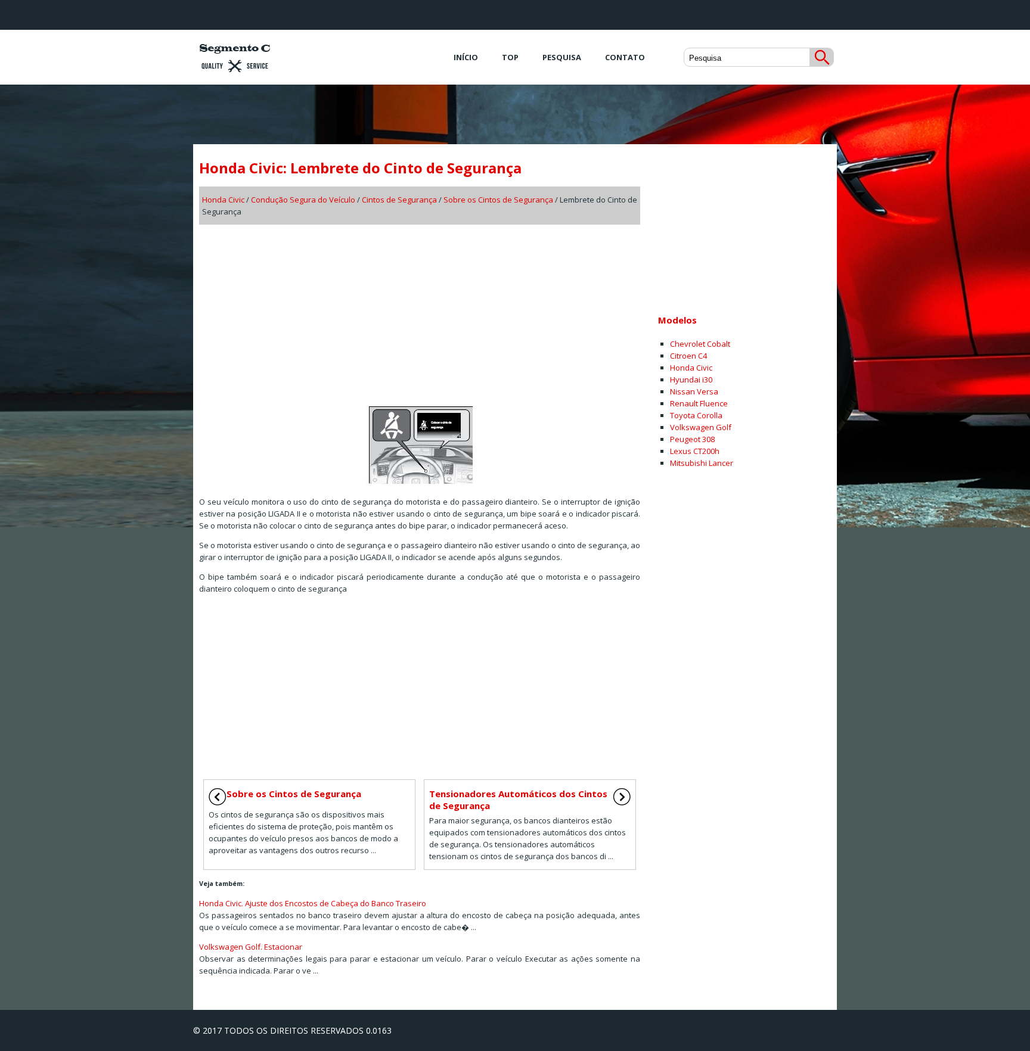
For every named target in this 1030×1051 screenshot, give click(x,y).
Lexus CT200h (694, 451)
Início (466, 57)
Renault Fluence (699, 403)
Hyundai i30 (691, 379)
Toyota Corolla (696, 415)
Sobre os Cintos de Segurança (498, 199)
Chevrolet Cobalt (700, 343)
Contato (625, 57)
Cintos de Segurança (399, 199)
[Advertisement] (419, 311)
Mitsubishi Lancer (701, 463)
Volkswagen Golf (700, 427)
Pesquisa (561, 57)
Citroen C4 (688, 355)
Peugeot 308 (692, 439)
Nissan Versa (694, 391)
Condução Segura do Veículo (303, 199)
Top (510, 57)
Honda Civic (223, 199)
